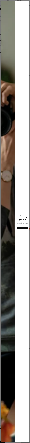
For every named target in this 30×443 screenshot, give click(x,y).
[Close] (28, 1)
